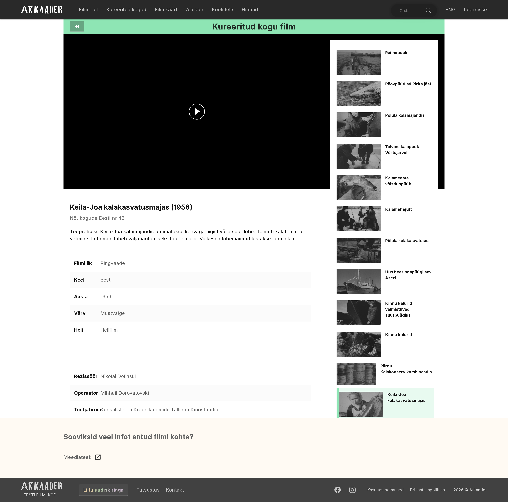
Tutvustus (148, 490)
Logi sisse (475, 9)
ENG (450, 9)
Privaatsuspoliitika (427, 489)
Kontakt (175, 490)
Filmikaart (166, 9)
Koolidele (222, 9)
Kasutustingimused (385, 489)
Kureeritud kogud (126, 9)
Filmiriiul (88, 9)
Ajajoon (194, 9)
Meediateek (78, 457)
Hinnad (250, 9)
